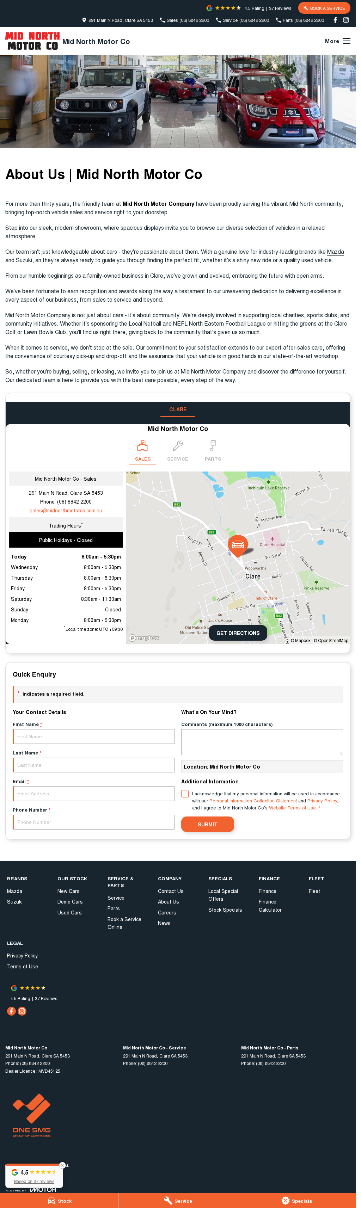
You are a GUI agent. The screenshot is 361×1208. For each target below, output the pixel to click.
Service (116, 897)
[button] (34, 1176)
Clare (177, 409)
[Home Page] (32, 41)
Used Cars (69, 912)
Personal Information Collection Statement (253, 800)
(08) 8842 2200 (74, 501)
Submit (208, 824)
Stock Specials (225, 909)
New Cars (68, 890)
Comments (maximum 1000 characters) (227, 724)
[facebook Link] (335, 20)
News (164, 922)
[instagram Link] (346, 20)
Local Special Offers (223, 894)
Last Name (27, 752)
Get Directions (238, 632)
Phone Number (31, 809)
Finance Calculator (270, 905)
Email (21, 781)
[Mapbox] (145, 638)
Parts (114, 908)
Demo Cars (70, 901)
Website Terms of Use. (293, 807)
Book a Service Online (124, 923)
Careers (167, 912)
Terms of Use (22, 966)
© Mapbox (300, 640)
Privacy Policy (322, 800)
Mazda (335, 251)
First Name (27, 724)
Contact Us (171, 890)
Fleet (314, 890)
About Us (168, 901)
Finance (267, 890)
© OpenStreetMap (330, 640)
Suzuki (24, 260)
